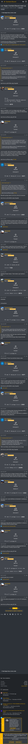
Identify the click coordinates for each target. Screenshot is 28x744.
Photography (5, 700)
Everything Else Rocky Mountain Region (11, 714)
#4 (26, 135)
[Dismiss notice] (20, 719)
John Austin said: (5, 182)
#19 (26, 575)
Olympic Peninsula (7, 717)
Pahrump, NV (13, 61)
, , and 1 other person (13, 44)
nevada (2, 9)
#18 (26, 544)
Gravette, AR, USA (15, 264)
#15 (26, 471)
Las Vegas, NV (13, 132)
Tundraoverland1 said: (6, 68)
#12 (26, 378)
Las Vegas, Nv (15, 290)
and (9, 526)
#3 (26, 108)
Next (14, 608)
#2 (26, 65)
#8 (26, 272)
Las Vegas (13, 28)
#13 (26, 408)
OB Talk (14, 159)
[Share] (25, 33)
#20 (26, 597)
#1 (26, 33)
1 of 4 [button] (10, 608)
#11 (26, 356)
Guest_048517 (24, 686)
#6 (26, 218)
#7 (26, 244)
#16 (26, 497)
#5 (26, 180)
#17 (26, 521)
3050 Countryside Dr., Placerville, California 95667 (17, 100)
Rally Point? (5, 692)
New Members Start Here (8, 707)
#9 (26, 297)
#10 (26, 324)
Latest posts (5, 689)
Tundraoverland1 (5, 7)
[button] (2, 2)
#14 (26, 435)
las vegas (21, 7)
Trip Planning (5, 695)
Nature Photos (6, 698)
